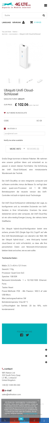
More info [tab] (15, 149)
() (37, 22)
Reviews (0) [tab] (33, 149)
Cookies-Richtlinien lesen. (28, 414)
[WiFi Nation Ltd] (16, 5)
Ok (21, 419)
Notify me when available (13, 140)
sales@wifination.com (11, 394)
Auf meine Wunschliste (16, 113)
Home (15, 32)
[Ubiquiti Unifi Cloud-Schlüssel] (9, 81)
